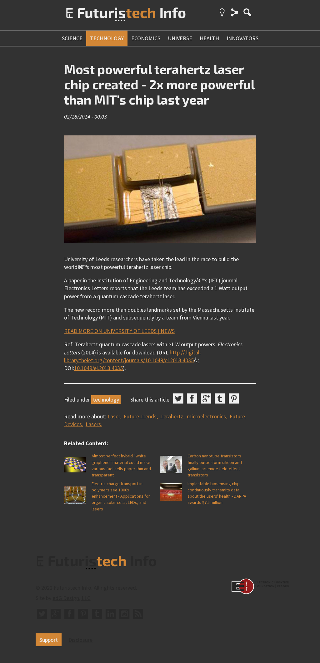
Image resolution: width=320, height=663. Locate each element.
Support (48, 639)
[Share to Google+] (206, 398)
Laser (114, 416)
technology (107, 38)
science (72, 38)
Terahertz (171, 416)
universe (180, 38)
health (209, 38)
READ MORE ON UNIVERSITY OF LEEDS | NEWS (119, 330)
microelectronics (206, 416)
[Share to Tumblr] (219, 398)
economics (145, 38)
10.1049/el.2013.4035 (98, 368)
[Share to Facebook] (192, 398)
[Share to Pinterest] (234, 398)
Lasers (93, 424)
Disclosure (80, 639)
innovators (242, 38)
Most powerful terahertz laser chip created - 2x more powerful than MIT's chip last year (159, 84)
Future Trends (140, 416)
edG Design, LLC (71, 598)
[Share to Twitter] (178, 398)
